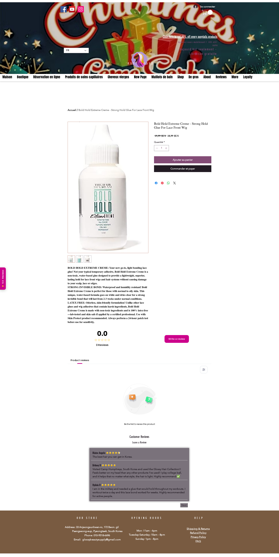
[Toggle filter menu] (203, 369)
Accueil (72, 110)
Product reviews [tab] (80, 360)
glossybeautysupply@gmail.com (101, 539)
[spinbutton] (161, 148)
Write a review (176, 339)
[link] (208, 12)
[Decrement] (157, 148)
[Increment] (166, 148)
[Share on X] (174, 181)
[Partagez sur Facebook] (156, 181)
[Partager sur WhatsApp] (168, 181)
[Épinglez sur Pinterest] (162, 181)
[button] (235, 77)
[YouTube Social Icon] (72, 9)
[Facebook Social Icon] (63, 9)
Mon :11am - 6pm (147, 530)
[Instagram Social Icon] (81, 9)
